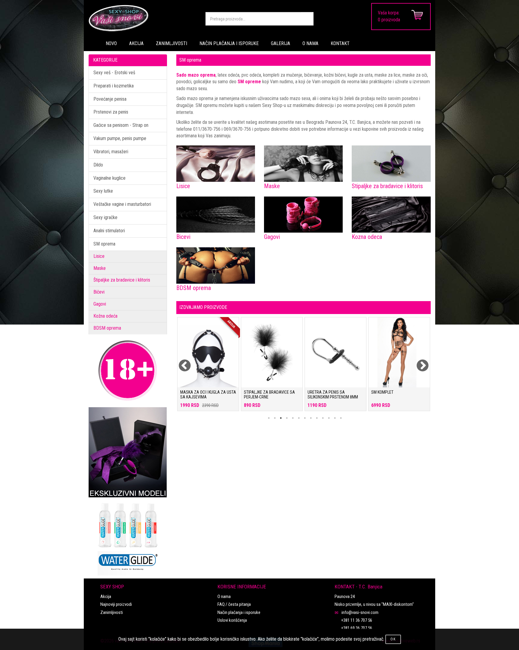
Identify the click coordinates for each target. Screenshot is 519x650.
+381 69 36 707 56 (356, 628)
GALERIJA (280, 43)
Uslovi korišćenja (232, 620)
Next (419, 362)
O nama (224, 596)
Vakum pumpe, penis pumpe (119, 138)
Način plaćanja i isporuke (238, 612)
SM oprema (104, 244)
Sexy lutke (103, 191)
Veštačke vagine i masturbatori (122, 204)
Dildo (98, 165)
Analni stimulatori (109, 230)
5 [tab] (293, 418)
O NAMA (310, 43)
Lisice (99, 256)
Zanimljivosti (111, 612)
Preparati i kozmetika (113, 86)
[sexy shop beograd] (142, 18)
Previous (181, 362)
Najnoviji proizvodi (116, 604)
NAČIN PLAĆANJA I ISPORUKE (229, 43)
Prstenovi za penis (110, 112)
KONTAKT (340, 43)
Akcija (105, 596)
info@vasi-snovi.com (359, 612)
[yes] (307, 19)
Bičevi (99, 292)
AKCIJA (136, 43)
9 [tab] (317, 418)
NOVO (111, 43)
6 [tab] (299, 418)
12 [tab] (335, 418)
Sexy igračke (105, 217)
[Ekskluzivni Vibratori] (127, 452)
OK (393, 639)
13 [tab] (341, 418)
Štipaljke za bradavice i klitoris (121, 280)
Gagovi (99, 304)
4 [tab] (287, 418)
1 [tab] (269, 418)
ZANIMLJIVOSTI (171, 43)
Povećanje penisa (109, 99)
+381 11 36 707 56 (356, 620)
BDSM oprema (107, 328)
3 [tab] (281, 418)
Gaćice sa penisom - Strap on (120, 125)
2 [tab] (275, 418)
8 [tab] (311, 418)
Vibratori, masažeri (110, 151)
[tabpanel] (208, 367)
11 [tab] (329, 418)
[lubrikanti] (127, 536)
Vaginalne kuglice (109, 178)
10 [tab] (323, 418)
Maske (99, 268)
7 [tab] (305, 418)
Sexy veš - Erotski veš (114, 72)
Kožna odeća (105, 316)
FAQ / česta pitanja (234, 604)
